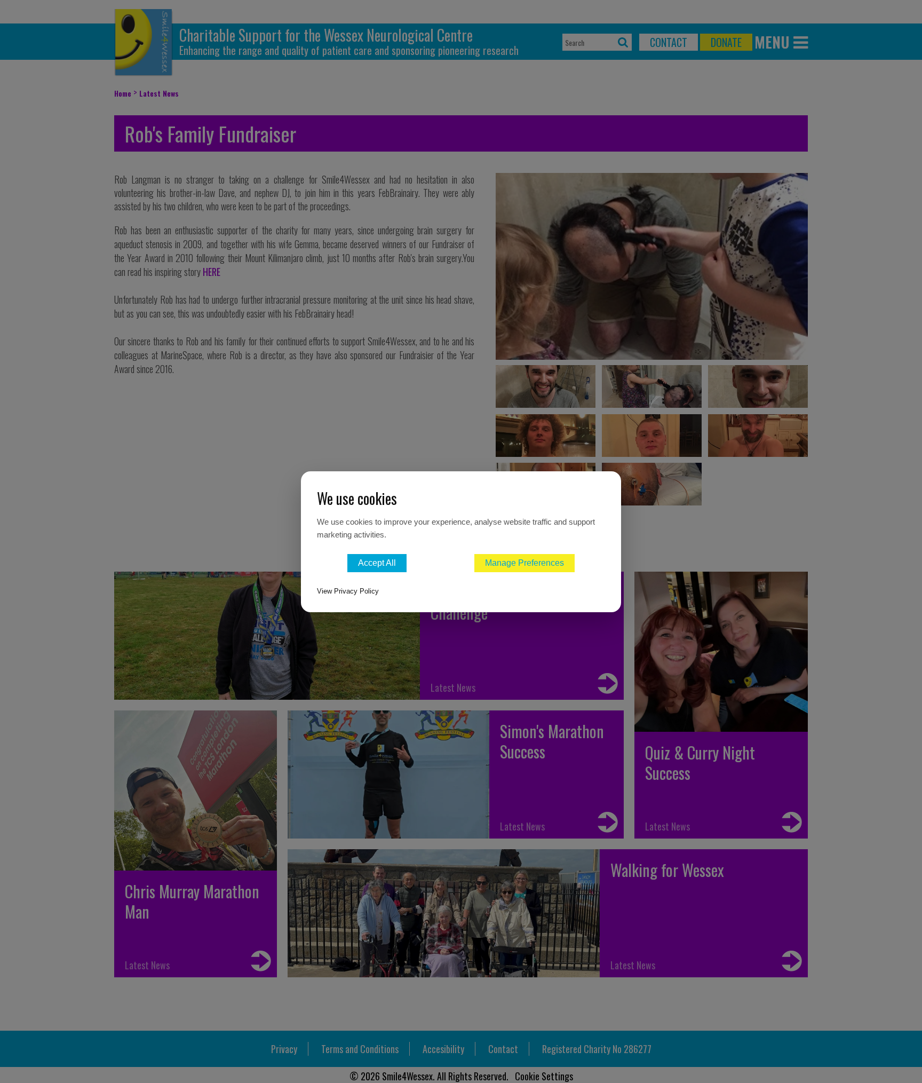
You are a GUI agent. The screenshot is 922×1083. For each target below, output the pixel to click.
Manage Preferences (524, 562)
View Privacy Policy (348, 591)
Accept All (377, 562)
